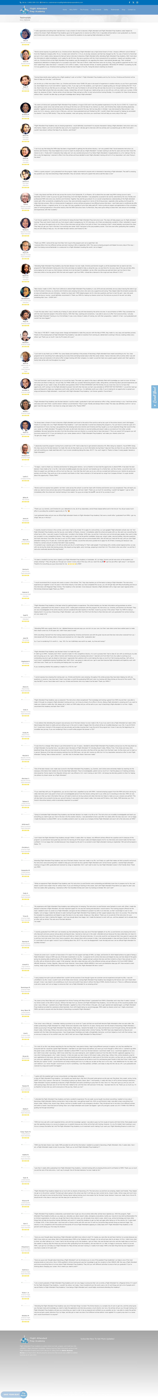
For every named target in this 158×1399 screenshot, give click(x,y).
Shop (86, 1392)
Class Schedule (79, 1392)
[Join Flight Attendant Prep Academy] (154, 396)
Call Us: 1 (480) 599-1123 (30, 2)
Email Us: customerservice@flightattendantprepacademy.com (62, 2)
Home (21, 20)
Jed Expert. (110, 1394)
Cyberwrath (100, 1394)
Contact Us (92, 1392)
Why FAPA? (70, 1392)
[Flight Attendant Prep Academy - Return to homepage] (33, 1336)
